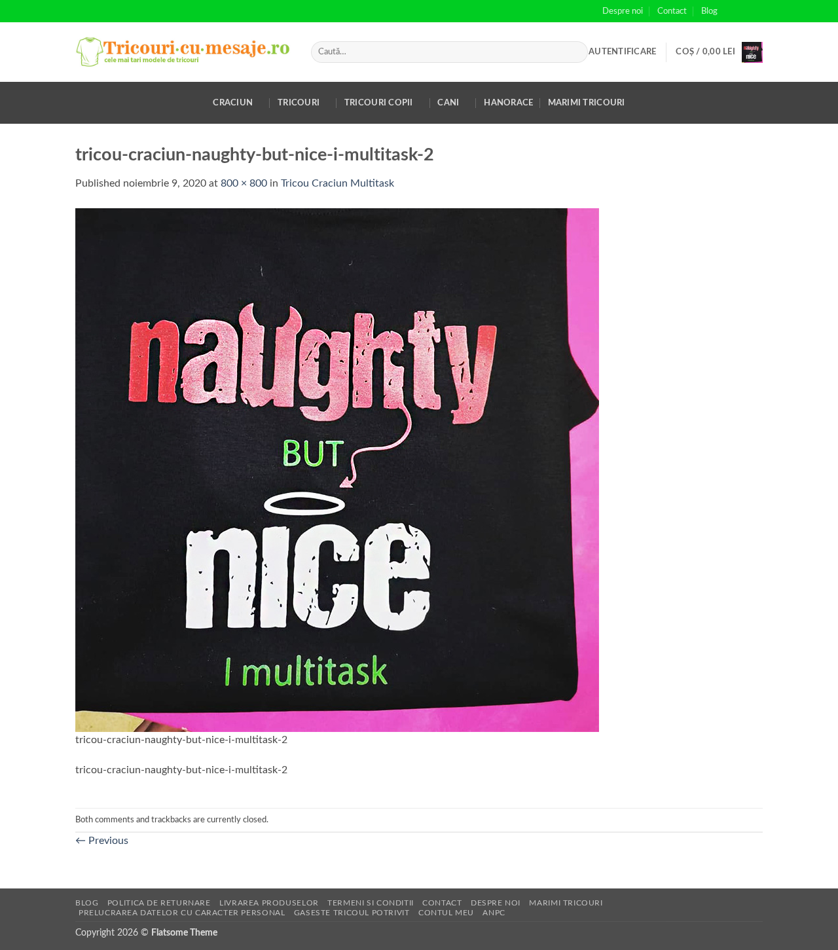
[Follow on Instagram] (744, 11)
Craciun (233, 103)
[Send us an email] (756, 11)
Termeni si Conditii (370, 903)
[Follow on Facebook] (731, 11)
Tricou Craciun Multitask (337, 183)
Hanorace (508, 103)
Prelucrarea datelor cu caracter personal (182, 913)
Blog (709, 11)
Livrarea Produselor (269, 903)
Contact (672, 11)
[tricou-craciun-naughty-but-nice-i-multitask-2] (337, 469)
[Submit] (575, 52)
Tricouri (298, 103)
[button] (622, 52)
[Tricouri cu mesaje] (183, 52)
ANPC (494, 913)
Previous (101, 840)
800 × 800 (244, 183)
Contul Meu (446, 913)
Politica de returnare (159, 903)
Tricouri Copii (378, 103)
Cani (448, 103)
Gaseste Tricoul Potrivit (352, 913)
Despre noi (622, 11)
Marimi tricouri (586, 103)
